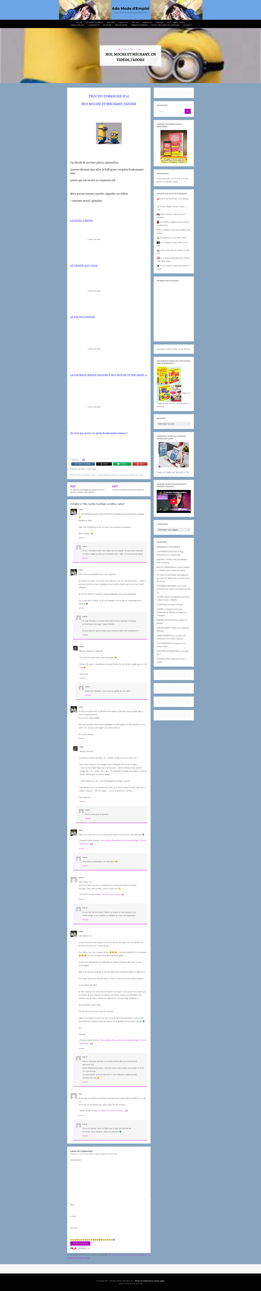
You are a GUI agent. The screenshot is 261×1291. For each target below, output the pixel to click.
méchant (126, 475)
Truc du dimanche (83, 475)
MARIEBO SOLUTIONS (165, 620)
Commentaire (76, 1160)
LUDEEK (160, 609)
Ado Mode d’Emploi (116, 1281)
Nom (73, 1204)
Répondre (81, 538)
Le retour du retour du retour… (111, 1110)
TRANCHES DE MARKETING (167, 651)
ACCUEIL (79, 22)
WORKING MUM (163, 659)
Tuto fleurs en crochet (111, 894)
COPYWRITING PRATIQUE (167, 552)
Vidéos (93, 475)
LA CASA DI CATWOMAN (166, 575)
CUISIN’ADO (160, 22)
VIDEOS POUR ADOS (77, 25)
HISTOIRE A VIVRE (164, 559)
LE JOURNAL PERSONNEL (167, 586)
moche (132, 475)
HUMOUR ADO (147, 22)
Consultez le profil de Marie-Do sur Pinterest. (174, 349)
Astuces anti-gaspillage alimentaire (165, 25)
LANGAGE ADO (123, 22)
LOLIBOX (160, 605)
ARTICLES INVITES (121, 25)
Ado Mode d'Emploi (130, 8)
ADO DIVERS (107, 25)
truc (136, 475)
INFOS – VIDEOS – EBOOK (176, 22)
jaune (120, 475)
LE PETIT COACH (163, 597)
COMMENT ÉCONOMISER (138, 25)
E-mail (73, 1216)
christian (81, 509)
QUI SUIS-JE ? (187, 25)
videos (141, 475)
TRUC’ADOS (111, 22)
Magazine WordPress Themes (126, 1283)
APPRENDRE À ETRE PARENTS (168, 547)
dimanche (114, 475)
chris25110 (81, 877)
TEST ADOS (135, 22)
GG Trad (177, 179)
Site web (73, 1228)
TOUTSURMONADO (164, 643)
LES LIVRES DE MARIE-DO (94, 22)
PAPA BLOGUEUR (163, 628)
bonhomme (106, 475)
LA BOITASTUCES (93, 25)
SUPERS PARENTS (163, 636)
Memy (80, 1094)
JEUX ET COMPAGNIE (165, 567)
